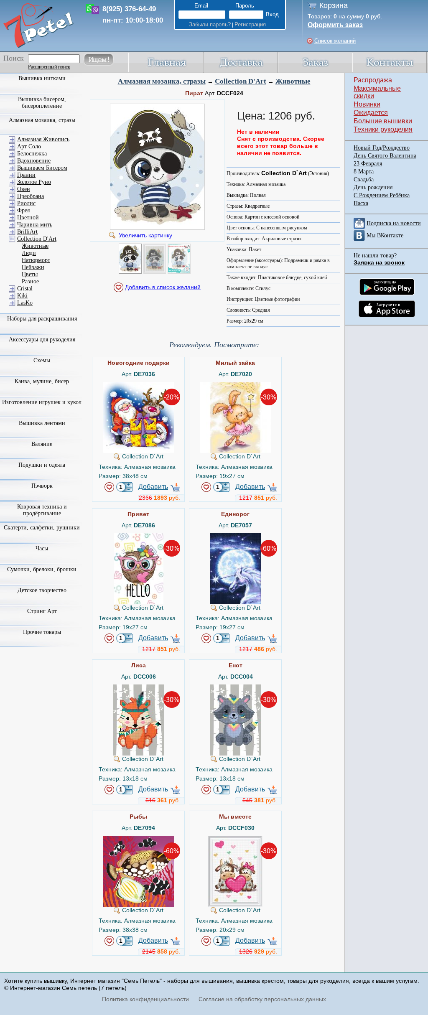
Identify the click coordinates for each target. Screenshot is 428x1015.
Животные (293, 81)
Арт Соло (29, 146)
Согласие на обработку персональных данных (262, 999)
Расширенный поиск (49, 67)
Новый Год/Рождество (382, 148)
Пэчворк (42, 486)
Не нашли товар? (375, 255)
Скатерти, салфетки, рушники (42, 527)
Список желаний (335, 41)
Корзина (333, 5)
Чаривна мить (34, 224)
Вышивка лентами (42, 423)
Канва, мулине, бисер (42, 381)
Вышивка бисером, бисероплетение (42, 102)
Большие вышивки (383, 121)
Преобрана (30, 196)
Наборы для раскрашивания (42, 318)
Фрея (23, 210)
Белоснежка (32, 153)
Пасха (361, 203)
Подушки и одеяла (41, 465)
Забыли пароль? (210, 24)
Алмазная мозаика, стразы (162, 81)
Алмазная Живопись (43, 139)
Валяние (41, 444)
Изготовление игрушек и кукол (42, 402)
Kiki (22, 296)
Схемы (41, 360)
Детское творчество (42, 590)
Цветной (28, 217)
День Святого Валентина (385, 156)
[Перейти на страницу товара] (138, 385)
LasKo (25, 303)
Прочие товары (42, 632)
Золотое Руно (34, 182)
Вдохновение (34, 161)
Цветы (30, 274)
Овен (23, 189)
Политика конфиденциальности (145, 999)
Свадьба (364, 179)
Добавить (153, 486)
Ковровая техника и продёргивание (42, 510)
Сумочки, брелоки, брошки (41, 569)
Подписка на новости (394, 223)
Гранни (26, 175)
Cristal (25, 288)
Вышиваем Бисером (42, 168)
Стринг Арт (42, 611)
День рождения (373, 187)
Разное (30, 281)
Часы (42, 548)
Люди (29, 253)
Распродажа (373, 80)
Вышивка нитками (42, 78)
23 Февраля (368, 163)
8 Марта (364, 171)
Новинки (367, 104)
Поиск (13, 58)
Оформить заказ (335, 24)
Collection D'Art (240, 81)
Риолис (26, 203)
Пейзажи (33, 267)
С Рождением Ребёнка (382, 195)
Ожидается (371, 112)
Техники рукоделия (383, 129)
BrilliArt (27, 232)
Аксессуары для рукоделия (42, 339)
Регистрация (250, 24)
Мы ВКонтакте (385, 235)
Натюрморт (36, 260)
